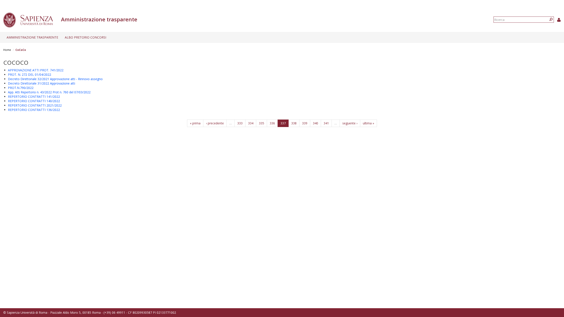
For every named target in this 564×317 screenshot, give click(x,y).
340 (315, 123)
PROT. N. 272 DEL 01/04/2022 (29, 74)
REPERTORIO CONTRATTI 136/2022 (34, 110)
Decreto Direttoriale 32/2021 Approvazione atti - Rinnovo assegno (55, 79)
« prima (195, 123)
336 (272, 123)
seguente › (349, 123)
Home (7, 50)
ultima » (368, 123)
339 (304, 123)
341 (326, 123)
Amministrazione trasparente (32, 37)
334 (250, 123)
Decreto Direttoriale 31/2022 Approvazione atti (41, 83)
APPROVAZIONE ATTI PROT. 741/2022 (35, 70)
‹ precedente (215, 123)
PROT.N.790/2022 (20, 88)
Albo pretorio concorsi (85, 37)
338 (294, 123)
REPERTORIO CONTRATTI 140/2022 (34, 101)
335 (261, 123)
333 (240, 123)
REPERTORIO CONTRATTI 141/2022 (34, 96)
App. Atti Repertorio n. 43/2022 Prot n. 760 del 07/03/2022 (49, 92)
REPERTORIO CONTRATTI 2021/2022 (35, 105)
